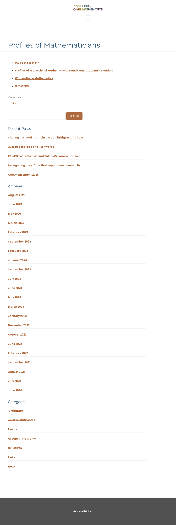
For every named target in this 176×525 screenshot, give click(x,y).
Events (12, 429)
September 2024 (19, 241)
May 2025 (14, 213)
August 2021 (16, 372)
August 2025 (16, 195)
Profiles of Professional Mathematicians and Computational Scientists (64, 70)
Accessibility (82, 511)
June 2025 (15, 204)
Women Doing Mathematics (34, 78)
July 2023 (14, 279)
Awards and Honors (21, 420)
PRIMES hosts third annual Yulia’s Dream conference (44, 156)
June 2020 (15, 390)
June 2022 (15, 344)
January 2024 (17, 260)
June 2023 (15, 288)
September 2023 (19, 269)
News (12, 466)
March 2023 (16, 306)
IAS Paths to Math (27, 63)
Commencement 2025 (23, 175)
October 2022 (17, 334)
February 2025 (18, 232)
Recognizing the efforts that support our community (44, 165)
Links (13, 103)
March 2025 (16, 223)
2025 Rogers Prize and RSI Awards (31, 147)
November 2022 (19, 325)
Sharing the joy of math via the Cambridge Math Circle (45, 137)
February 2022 (18, 353)
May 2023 (14, 297)
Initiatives (15, 448)
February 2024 (18, 251)
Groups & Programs (22, 438)
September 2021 (19, 362)
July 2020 (14, 381)
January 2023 (17, 316)
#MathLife (15, 411)
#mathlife (22, 86)
